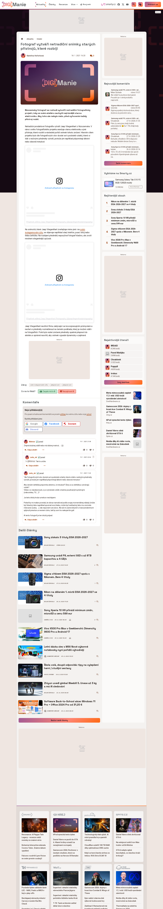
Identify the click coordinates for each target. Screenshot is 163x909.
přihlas (63, 414)
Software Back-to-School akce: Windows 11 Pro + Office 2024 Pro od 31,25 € (69, 703)
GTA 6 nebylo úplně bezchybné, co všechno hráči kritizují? (128, 853)
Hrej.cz (109, 423)
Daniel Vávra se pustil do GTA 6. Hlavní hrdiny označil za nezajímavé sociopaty (65, 842)
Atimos (32, 442)
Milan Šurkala (49, 545)
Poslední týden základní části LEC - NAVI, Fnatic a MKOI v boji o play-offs (34, 890)
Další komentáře (123, 163)
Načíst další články (59, 720)
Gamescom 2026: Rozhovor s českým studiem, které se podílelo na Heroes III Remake (65, 853)
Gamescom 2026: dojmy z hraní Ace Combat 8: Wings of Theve (119, 409)
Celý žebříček (123, 382)
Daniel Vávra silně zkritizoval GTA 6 (114, 432)
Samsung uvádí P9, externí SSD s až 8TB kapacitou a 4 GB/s (67, 557)
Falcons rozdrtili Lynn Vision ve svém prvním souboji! (34, 857)
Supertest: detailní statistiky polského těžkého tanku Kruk (65, 896)
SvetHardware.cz (113, 401)
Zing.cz (109, 415)
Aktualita (30, 39)
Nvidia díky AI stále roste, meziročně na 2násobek (118, 442)
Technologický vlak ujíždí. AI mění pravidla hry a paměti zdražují (96, 837)
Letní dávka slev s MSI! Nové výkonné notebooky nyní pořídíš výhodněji (66, 648)
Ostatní (39, 39)
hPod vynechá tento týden (118, 420)
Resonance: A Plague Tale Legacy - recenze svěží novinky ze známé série (33, 837)
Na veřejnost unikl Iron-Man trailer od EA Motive (127, 843)
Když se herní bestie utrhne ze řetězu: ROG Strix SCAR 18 (97, 854)
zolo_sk (33, 457)
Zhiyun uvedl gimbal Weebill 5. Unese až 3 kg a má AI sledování (70, 685)
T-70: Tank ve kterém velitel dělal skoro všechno (64, 904)
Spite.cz (109, 436)
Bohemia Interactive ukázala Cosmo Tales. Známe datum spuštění (34, 848)
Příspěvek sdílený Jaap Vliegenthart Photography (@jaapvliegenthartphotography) (59, 222)
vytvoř (88, 414)
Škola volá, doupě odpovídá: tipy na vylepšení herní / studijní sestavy (71, 666)
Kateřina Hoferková (35, 56)
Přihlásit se (153, 4)
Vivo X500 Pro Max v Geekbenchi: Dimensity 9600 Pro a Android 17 (70, 630)
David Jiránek (49, 674)
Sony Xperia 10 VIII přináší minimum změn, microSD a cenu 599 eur (68, 612)
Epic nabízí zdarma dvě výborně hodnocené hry (94, 899)
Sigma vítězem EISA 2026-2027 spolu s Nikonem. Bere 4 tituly (67, 575)
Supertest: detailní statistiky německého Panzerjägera (65, 889)
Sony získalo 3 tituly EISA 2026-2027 (66, 537)
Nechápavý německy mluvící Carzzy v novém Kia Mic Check (33, 901)
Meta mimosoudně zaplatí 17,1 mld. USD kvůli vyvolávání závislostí (118, 396)
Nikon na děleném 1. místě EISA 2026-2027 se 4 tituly (70, 593)
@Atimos (31, 461)
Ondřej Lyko (48, 620)
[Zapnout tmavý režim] (140, 4)
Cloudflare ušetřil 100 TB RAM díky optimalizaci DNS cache (97, 846)
